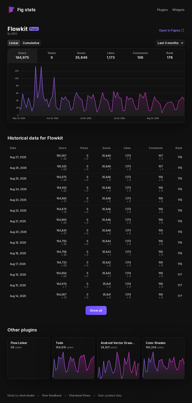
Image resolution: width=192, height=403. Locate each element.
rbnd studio (26, 395)
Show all (96, 310)
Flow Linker (19, 343)
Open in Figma (169, 30)
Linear (14, 43)
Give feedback (52, 395)
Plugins (162, 10)
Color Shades (156, 343)
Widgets (178, 10)
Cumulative (31, 43)
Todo (59, 343)
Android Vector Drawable (118, 343)
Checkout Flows (79, 395)
